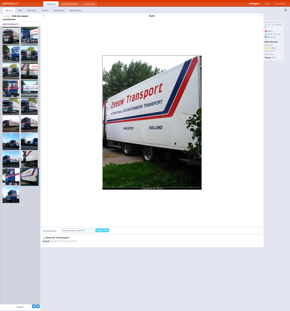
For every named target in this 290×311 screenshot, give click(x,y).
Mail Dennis (75, 10)
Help (267, 3)
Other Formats (273, 34)
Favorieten (59, 10)
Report (270, 31)
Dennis (51, 4)
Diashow (20, 306)
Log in (267, 51)
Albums (9, 10)
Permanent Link (49, 230)
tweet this (102, 230)
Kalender (31, 10)
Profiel (45, 10)
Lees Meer (280, 3)
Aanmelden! (70, 4)
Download (271, 37)
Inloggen (254, 3)
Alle (20, 10)
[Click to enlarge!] (152, 122)
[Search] (285, 10)
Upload (89, 4)
